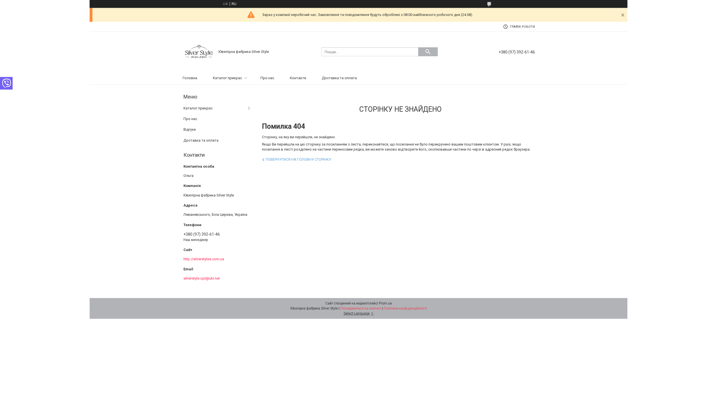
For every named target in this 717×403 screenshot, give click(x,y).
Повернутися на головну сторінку (298, 159)
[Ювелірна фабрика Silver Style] (199, 51)
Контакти (298, 78)
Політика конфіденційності (405, 308)
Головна (190, 78)
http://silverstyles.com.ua (203, 259)
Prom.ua (385, 303)
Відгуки (189, 129)
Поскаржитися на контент (360, 308)
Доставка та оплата (339, 78)
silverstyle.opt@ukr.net (201, 278)
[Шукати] (428, 51)
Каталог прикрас (227, 78)
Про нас (267, 78)
